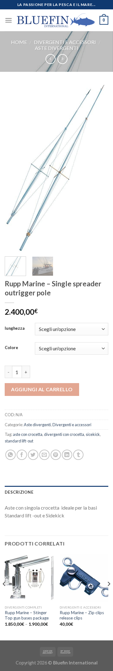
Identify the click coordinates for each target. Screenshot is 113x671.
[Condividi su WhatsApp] (10, 455)
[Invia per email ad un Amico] (44, 455)
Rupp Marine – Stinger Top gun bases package (27, 615)
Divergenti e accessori (65, 42)
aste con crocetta (27, 434)
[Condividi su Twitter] (33, 455)
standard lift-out (19, 440)
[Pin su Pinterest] (56, 455)
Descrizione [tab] (19, 492)
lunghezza (14, 328)
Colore (11, 348)
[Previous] (14, 168)
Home (19, 42)
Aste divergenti (56, 48)
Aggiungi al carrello (42, 389)
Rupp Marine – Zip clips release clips (82, 615)
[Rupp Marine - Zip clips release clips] (84, 578)
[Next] (98, 168)
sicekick (93, 434)
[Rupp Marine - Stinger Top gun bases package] (29, 578)
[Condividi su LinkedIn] (67, 455)
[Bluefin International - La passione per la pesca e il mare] (56, 20)
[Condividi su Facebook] (22, 455)
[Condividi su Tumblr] (78, 455)
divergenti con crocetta (64, 434)
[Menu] (8, 20)
